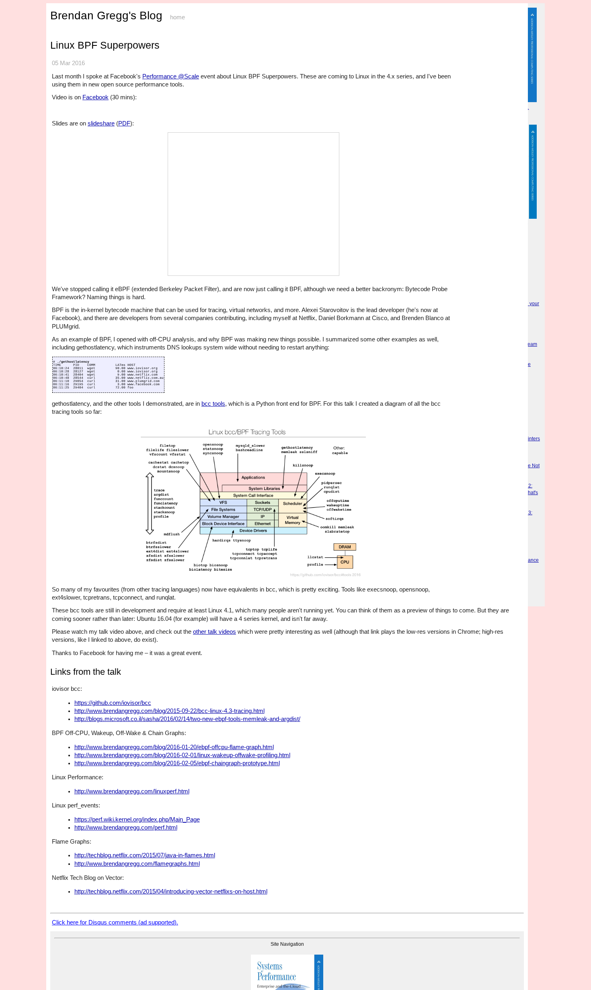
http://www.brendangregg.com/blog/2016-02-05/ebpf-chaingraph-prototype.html (177, 763)
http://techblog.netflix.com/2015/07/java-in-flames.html (144, 855)
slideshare (101, 123)
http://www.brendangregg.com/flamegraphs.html (137, 864)
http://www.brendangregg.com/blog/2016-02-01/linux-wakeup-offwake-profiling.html (182, 755)
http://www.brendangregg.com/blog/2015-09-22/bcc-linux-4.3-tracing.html (169, 711)
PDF (124, 123)
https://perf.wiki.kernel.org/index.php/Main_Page (137, 819)
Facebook (95, 97)
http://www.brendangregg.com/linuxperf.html (131, 791)
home (177, 17)
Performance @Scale (170, 76)
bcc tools (213, 403)
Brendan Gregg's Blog (106, 15)
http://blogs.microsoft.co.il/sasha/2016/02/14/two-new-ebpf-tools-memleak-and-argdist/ (187, 719)
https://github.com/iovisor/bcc (112, 703)
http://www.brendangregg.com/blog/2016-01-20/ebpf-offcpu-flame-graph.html (174, 747)
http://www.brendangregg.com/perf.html (125, 827)
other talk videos (214, 631)
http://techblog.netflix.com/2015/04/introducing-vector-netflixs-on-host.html (170, 891)
